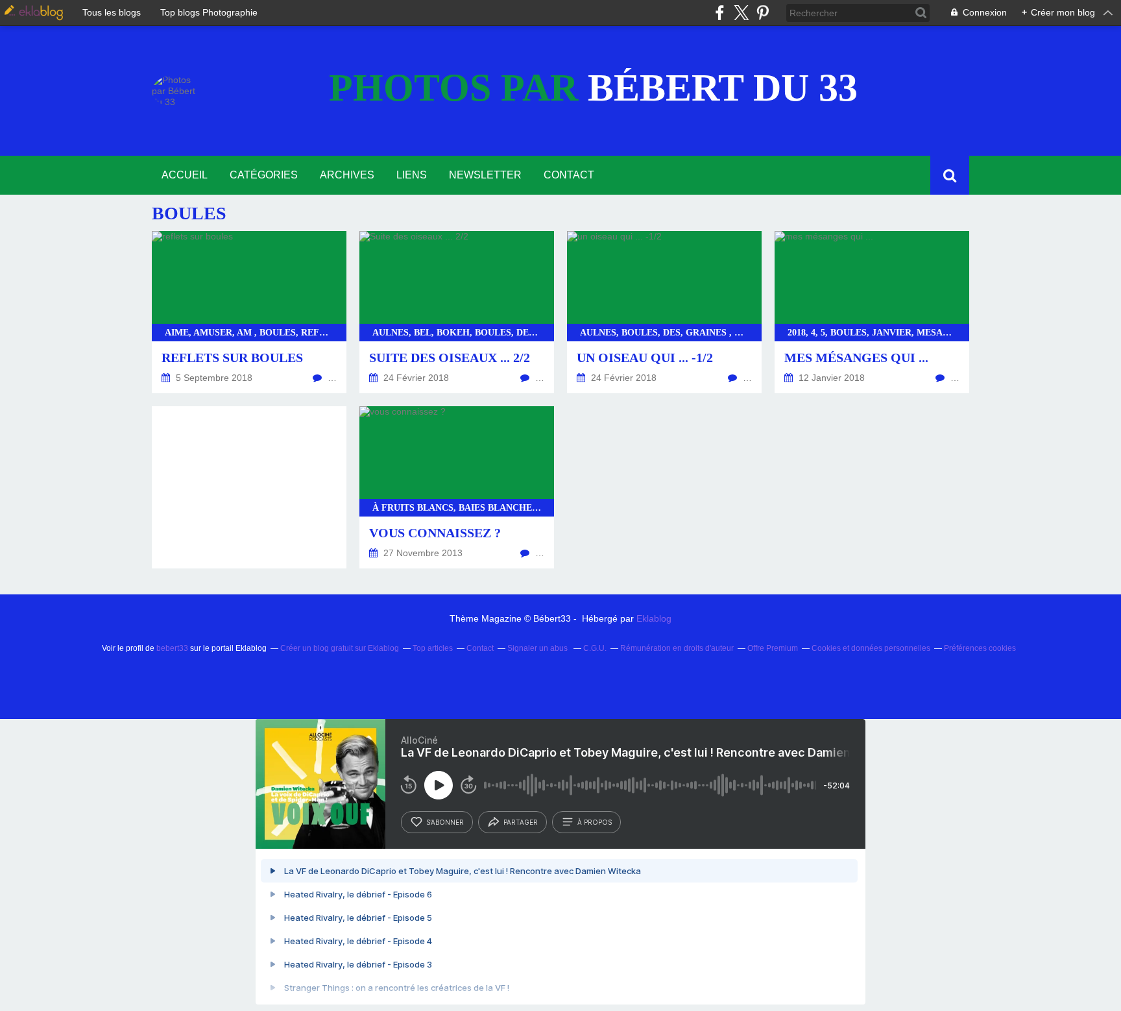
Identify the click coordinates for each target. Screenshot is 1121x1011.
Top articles (433, 648)
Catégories (264, 174)
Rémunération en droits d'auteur (677, 648)
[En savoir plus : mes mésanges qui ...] (872, 312)
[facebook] (720, 12)
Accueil (185, 174)
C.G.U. (595, 648)
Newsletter (485, 174)
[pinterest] (762, 12)
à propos (594, 822)
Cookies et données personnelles (871, 648)
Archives (347, 174)
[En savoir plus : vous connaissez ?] (456, 487)
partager (520, 822)
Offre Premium (772, 648)
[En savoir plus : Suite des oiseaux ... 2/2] (456, 312)
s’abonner (445, 822)
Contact (569, 174)
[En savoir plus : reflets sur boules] (249, 312)
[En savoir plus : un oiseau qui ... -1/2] (664, 312)
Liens (411, 174)
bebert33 (172, 648)
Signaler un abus (538, 648)
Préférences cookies (980, 648)
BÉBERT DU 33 (593, 87)
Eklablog (653, 618)
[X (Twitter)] (741, 12)
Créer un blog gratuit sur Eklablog (339, 648)
